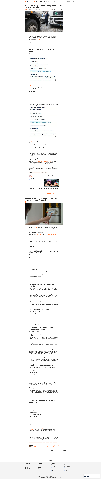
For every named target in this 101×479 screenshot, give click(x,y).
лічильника (35, 227)
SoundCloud (67, 469)
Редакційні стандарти (28, 468)
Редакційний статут (28, 467)
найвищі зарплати (40, 165)
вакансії (42, 172)
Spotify (67, 467)
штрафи (47, 442)
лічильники (54, 442)
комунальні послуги (32, 442)
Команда (39, 470)
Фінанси (29, 3)
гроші (38, 172)
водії (46, 172)
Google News (68, 466)
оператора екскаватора (49, 103)
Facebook (53, 470)
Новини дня (40, 457)
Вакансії (39, 466)
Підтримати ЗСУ (69, 1)
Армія (44, 1)
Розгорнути (50, 460)
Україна (36, 1)
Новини (40, 1)
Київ (38, 453)
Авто (25, 450)
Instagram (53, 469)
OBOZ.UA (38, 39)
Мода (25, 457)
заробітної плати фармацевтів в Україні (43, 161)
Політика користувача (28, 464)
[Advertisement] (43, 45)
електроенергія (39, 442)
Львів (51, 453)
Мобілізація (65, 453)
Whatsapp (53, 472)
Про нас (39, 464)
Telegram (53, 466)
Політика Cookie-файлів (28, 469)
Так (86, 476)
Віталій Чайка (33, 446)
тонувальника (31, 85)
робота (35, 172)
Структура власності (41, 469)
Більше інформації (93, 476)
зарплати (31, 172)
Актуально (39, 450)
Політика (65, 457)
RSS (66, 470)
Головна (26, 3)
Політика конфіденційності (29, 466)
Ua (73, 1)
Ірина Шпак (33, 176)
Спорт (51, 1)
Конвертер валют (40, 473)
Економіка (47, 1)
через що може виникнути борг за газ (49, 435)
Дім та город (52, 450)
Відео (59, 1)
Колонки (55, 1)
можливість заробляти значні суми (40, 35)
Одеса (51, 457)
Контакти (39, 467)
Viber (53, 467)
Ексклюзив (26, 453)
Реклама (39, 468)
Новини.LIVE (38, 234)
